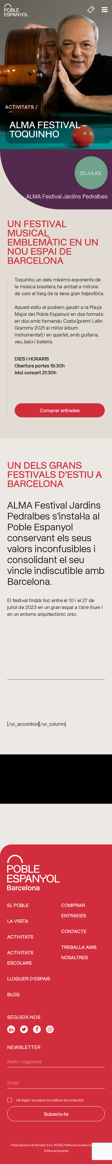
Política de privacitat (56, 1151)
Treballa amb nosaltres (78, 952)
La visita (17, 921)
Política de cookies (75, 1145)
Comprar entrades (60, 410)
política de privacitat (67, 1100)
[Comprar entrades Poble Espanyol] (91, 10)
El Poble (18, 905)
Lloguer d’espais (28, 979)
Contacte (73, 931)
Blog (13, 994)
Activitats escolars (20, 958)
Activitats (19, 107)
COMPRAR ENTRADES (73, 910)
